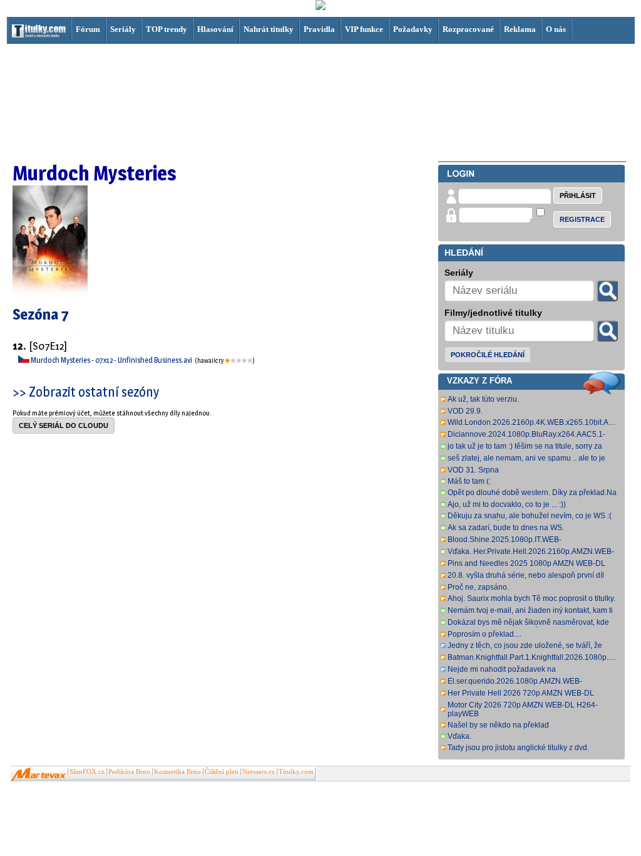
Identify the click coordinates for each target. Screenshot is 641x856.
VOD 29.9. (465, 411)
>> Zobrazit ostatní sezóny (86, 392)
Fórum (88, 29)
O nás (556, 29)
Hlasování (215, 29)
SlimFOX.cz (87, 771)
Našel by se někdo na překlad (498, 725)
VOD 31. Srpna (473, 470)
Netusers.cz (258, 771)
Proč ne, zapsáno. (478, 587)
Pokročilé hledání (488, 354)
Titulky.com (296, 771)
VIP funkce (364, 29)
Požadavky (413, 29)
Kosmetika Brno (177, 771)
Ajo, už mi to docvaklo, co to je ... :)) (507, 504)
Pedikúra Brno (129, 771)
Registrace (582, 219)
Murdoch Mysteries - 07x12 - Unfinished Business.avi (112, 360)
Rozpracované (468, 29)
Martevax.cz (38, 774)
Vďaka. (459, 736)
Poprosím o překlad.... (484, 634)
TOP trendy (166, 29)
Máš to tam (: (469, 481)
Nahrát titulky (269, 29)
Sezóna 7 (41, 314)
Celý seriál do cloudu (63, 425)
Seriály (123, 29)
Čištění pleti (221, 771)
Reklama (520, 29)
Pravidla (319, 29)
